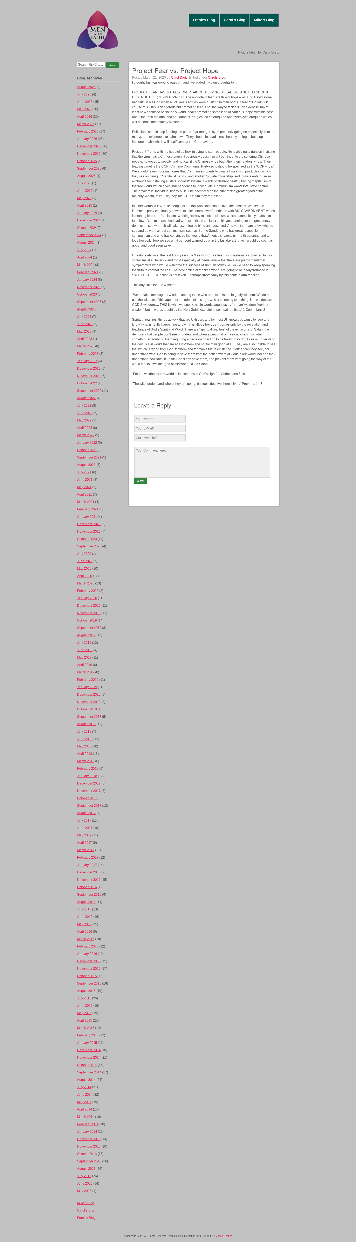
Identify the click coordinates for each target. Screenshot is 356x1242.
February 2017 (87, 857)
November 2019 (89, 613)
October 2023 (87, 294)
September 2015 (89, 983)
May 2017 (84, 835)
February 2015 (87, 1035)
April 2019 (84, 665)
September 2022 (89, 390)
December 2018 (89, 694)
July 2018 (84, 731)
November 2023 (89, 287)
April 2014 (84, 1109)
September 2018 (89, 716)
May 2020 (84, 568)
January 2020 (87, 598)
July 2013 (84, 1176)
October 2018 (87, 709)
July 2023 (84, 316)
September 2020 (89, 546)
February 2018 (87, 768)
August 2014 (86, 1079)
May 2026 (84, 109)
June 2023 (85, 324)
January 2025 (87, 213)
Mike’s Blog (264, 20)
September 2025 (89, 168)
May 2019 (84, 657)
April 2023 (84, 339)
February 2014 (87, 1124)
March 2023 (85, 346)
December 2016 (89, 872)
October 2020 (87, 539)
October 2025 (87, 161)
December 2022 (89, 368)
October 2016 (87, 887)
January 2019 (87, 687)
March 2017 (85, 850)
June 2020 (85, 561)
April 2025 (84, 205)
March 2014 (85, 1117)
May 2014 (84, 1102)
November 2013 (89, 1146)
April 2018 (84, 753)
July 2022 (84, 405)
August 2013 (86, 1168)
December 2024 (89, 220)
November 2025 (89, 153)
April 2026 (84, 116)
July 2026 (84, 94)
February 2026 (87, 131)
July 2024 (84, 250)
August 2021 (86, 465)
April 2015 (84, 1020)
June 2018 (85, 739)
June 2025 (85, 190)
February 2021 (87, 509)
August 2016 (86, 902)
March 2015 (85, 1028)
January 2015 (87, 1042)
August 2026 (86, 87)
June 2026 (85, 102)
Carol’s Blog (234, 20)
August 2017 (86, 813)
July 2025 (84, 183)
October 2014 (87, 1065)
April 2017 (84, 842)
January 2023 (87, 361)
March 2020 (85, 583)
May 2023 (84, 331)
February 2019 (87, 679)
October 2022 (87, 383)
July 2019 (84, 642)
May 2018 (84, 746)
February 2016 (87, 946)
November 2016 (89, 879)
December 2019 (89, 605)
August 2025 (86, 176)
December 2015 (89, 961)
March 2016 (85, 939)
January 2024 (87, 279)
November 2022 (89, 376)
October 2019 (87, 620)
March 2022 (85, 435)
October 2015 (87, 976)
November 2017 (89, 791)
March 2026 (85, 124)
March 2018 (85, 761)
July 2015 (84, 998)
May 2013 (84, 1191)
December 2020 (89, 524)
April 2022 (84, 428)
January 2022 (87, 442)
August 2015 (86, 991)
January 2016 (87, 954)
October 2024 (87, 227)
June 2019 (85, 650)
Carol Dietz (179, 77)
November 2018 (89, 702)
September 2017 (89, 805)
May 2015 (84, 1013)
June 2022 (85, 413)
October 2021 (87, 450)
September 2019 (89, 628)
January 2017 (87, 865)
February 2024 (87, 272)
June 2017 (85, 828)
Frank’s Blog (204, 20)
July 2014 (84, 1087)
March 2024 (85, 265)
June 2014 (85, 1094)
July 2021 (84, 472)
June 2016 (85, 916)
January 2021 (87, 516)
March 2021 (85, 502)
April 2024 (84, 257)
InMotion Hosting (222, 1236)
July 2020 (84, 553)
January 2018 (87, 776)
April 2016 (84, 931)
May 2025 (84, 198)
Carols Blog (216, 77)
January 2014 (87, 1131)
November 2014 (89, 1057)
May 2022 (84, 420)
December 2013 (89, 1139)
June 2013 (85, 1183)
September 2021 (89, 457)
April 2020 (84, 576)
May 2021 (84, 487)
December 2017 (89, 783)
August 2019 (86, 635)
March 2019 (85, 672)
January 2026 (87, 139)
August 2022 (86, 398)
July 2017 (84, 820)
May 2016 (84, 924)
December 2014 (89, 1050)
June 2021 (85, 479)
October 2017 (87, 798)
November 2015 (89, 968)
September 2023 (89, 302)
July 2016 (84, 909)
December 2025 (89, 146)
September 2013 (89, 1161)
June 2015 (85, 1005)
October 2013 (87, 1154)
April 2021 (84, 494)
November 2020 (89, 531)
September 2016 (89, 894)
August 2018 (86, 724)
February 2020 (87, 590)
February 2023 (87, 353)
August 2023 (86, 309)
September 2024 (89, 235)
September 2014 (89, 1072)
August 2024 (86, 242)
